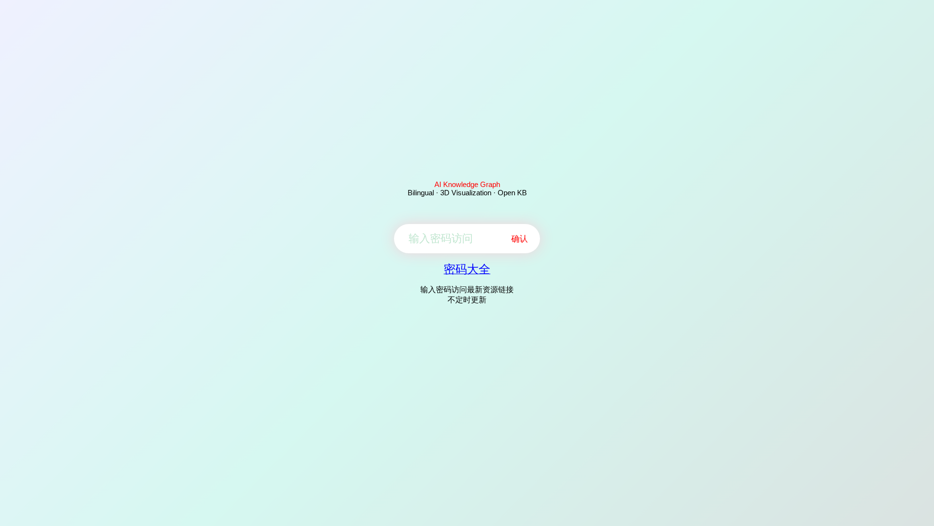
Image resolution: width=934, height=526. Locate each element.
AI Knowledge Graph (467, 184)
